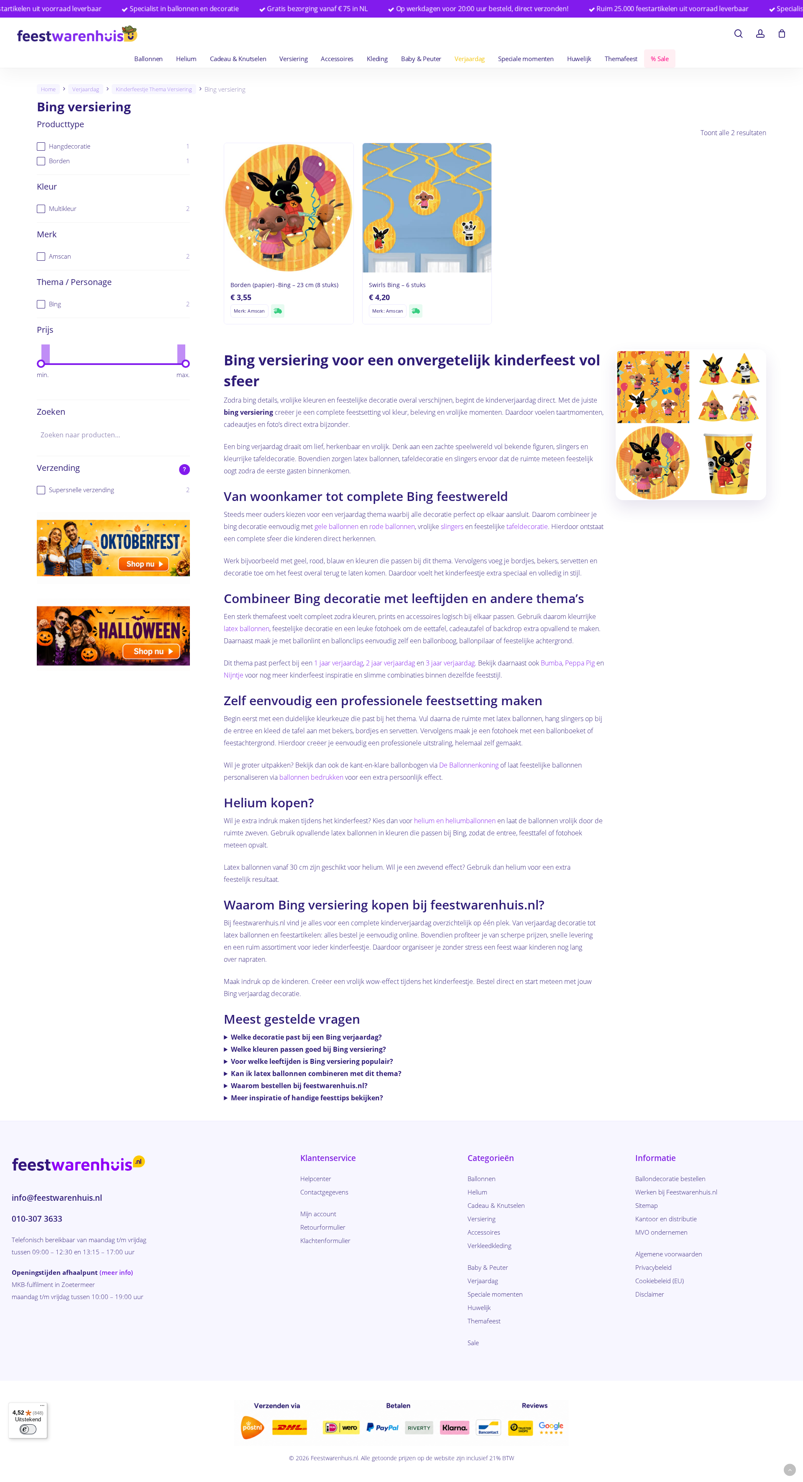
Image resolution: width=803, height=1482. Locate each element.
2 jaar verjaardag (390, 663)
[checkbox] (113, 146)
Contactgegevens (324, 1192)
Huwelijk (479, 1307)
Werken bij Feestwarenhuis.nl (676, 1192)
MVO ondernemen (661, 1232)
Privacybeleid (653, 1267)
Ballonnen (482, 1178)
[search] (739, 33)
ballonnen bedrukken (311, 777)
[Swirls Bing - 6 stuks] (427, 207)
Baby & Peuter (488, 1267)
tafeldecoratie (527, 526)
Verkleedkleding (489, 1245)
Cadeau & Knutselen (496, 1205)
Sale (473, 1342)
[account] (760, 33)
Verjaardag (85, 89)
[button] (790, 1470)
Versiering (482, 1219)
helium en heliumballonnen (455, 820)
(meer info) (116, 1272)
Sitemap (646, 1205)
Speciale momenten (495, 1294)
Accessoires (484, 1232)
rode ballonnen (392, 526)
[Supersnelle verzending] (277, 311)
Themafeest (484, 1321)
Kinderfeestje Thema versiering (154, 89)
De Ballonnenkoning (469, 765)
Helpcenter (315, 1178)
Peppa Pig (580, 663)
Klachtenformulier (325, 1240)
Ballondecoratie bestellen (670, 1178)
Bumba (551, 663)
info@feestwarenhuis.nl (57, 1197)
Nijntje (233, 675)
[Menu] (42, 1407)
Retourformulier (322, 1227)
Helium (477, 1192)
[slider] (41, 364)
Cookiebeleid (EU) (659, 1281)
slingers (452, 526)
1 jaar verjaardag (338, 663)
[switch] (28, 1429)
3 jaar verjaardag (450, 663)
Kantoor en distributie (666, 1219)
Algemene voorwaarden (668, 1254)
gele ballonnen (336, 526)
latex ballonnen (246, 628)
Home (48, 89)
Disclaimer (649, 1294)
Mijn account (318, 1214)
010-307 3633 (37, 1218)
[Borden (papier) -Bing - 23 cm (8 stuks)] (288, 207)
